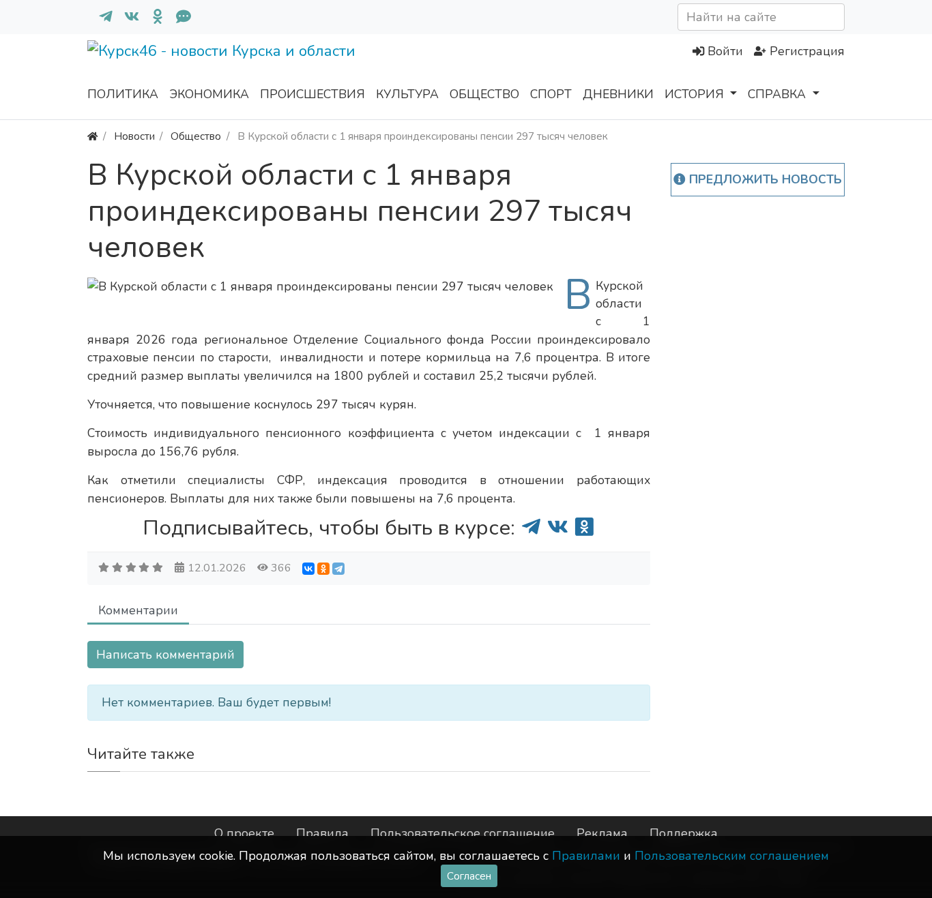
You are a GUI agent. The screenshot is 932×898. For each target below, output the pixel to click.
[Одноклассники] (152, 17)
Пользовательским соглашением (732, 856)
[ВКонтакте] (308, 569)
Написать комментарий (165, 654)
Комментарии (138, 610)
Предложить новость (764, 179)
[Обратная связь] (178, 17)
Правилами (586, 856)
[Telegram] (338, 569)
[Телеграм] (100, 17)
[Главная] (92, 136)
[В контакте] (126, 17)
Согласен (469, 876)
